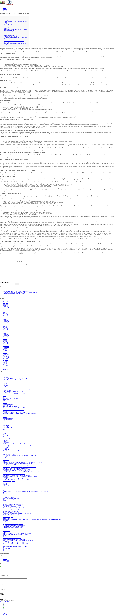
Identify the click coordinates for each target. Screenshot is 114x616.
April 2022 (5, 341)
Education (5, 433)
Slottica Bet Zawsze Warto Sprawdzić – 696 (11, 506)
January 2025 (5, 303)
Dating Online (5, 429)
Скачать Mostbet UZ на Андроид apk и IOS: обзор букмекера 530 (15, 546)
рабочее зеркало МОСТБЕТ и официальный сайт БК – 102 (14, 545)
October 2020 (5, 358)
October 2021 (5, 348)
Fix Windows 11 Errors (7, 439)
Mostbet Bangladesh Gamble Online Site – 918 (11, 464)
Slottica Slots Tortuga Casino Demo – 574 (11, 511)
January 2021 (5, 355)
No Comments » (32, 255)
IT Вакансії (5, 448)
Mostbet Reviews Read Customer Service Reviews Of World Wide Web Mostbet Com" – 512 (20, 476)
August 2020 (5, 360)
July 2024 (5, 310)
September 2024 (6, 307)
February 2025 (6, 301)
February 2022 (6, 343)
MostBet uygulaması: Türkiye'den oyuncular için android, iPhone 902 (16, 479)
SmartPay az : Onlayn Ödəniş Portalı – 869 (11, 514)
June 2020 (5, 362)
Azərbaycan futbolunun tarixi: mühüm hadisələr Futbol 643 (14, 407)
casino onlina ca (6, 422)
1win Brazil (5, 383)
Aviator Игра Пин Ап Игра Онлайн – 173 (11, 406)
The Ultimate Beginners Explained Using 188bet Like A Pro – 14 (15, 525)
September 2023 (6, 321)
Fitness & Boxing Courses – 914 (9, 438)
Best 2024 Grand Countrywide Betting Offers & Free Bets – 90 (14, 412)
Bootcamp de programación (8, 419)
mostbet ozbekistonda (7, 472)
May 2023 (5, 326)
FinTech (4, 434)
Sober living (5, 515)
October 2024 (5, 306)
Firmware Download (7, 435)
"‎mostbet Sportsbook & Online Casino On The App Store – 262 (15, 378)
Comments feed (6, 560)
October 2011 (5, 368)
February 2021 (6, 354)
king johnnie (5, 453)
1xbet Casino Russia (7, 390)
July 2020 (5, 361)
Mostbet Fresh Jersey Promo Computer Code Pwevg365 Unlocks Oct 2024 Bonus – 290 (19, 467)
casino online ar (6, 424)
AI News (5, 400)
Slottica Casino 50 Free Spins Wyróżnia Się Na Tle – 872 (13, 507)
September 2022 (6, 335)
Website (17, 266)
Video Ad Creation (6, 529)
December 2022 (6, 332)
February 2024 (6, 315)
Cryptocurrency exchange (7, 427)
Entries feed (5, 559)
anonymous (5, 403)
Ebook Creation (6, 432)
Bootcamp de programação (8, 418)
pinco (4, 495)
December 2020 (6, 356)
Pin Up (4, 492)
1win (4, 381)
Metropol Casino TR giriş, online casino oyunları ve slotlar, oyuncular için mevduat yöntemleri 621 (21, 458)
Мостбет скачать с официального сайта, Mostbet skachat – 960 (15, 539)
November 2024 (6, 305)
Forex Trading (5, 440)
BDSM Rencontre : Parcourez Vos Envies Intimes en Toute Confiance (16, 291)
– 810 (4, 375)
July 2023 (5, 324)
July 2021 (5, 350)
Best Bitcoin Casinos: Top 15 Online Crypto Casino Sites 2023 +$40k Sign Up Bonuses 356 (20, 413)
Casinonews (5, 426)
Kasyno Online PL (6, 451)
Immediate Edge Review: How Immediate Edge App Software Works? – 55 (17, 446)
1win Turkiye (5, 386)
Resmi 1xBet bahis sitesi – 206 (8, 499)
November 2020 (6, 357)
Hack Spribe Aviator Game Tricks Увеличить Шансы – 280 (14, 443)
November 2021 (6, 347)
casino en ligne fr (6, 421)
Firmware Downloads (7, 436)
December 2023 (6, 318)
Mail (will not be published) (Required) (23, 264)
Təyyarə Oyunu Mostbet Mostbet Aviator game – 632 (13, 522)
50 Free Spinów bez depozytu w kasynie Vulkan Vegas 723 (14, 394)
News (4, 482)
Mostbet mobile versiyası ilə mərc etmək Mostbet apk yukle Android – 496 (16, 469)
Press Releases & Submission (8, 497)
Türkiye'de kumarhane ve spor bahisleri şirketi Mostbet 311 (14, 526)
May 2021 (5, 351)
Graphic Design (6, 442)
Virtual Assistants (6, 531)
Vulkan (4, 532)
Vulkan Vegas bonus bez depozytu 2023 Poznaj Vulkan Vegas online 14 (16, 534)
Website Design (6, 535)
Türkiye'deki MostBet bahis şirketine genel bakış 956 (13, 527)
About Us (5, 614)
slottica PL (26, 255)
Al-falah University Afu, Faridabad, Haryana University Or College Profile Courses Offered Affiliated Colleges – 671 (24, 401)
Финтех (4, 547)
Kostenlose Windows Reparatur (9, 454)
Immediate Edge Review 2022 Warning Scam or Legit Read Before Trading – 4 (17, 445)
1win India (5, 384)
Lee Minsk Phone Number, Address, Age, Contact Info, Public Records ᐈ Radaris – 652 (19, 455)
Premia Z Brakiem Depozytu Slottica (11, 39)
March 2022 (5, 342)
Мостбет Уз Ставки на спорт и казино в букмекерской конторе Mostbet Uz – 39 (18, 540)
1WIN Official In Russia (7, 385)
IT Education (5, 447)
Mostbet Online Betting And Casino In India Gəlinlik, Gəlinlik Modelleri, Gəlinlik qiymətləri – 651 (21, 471)
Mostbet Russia (6, 477)
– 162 (4, 374)
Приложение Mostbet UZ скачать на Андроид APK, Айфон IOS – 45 (16, 542)
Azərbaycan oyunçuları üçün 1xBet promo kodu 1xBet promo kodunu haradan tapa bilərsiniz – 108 (21, 408)
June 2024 (5, 311)
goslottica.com (79, 114)
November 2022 (6, 333)
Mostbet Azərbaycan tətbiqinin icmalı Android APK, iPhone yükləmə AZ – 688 (17, 463)
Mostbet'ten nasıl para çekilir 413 (9, 481)
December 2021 (6, 346)
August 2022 (5, 336)
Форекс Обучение (6, 549)
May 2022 (5, 340)
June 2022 (5, 339)
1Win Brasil (5, 382)
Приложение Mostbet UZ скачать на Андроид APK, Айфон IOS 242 (16, 543)
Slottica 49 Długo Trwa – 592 (8, 503)
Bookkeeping (5, 417)
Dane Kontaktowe (7, 23)
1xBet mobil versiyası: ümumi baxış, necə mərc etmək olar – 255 (15, 391)
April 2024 (5, 313)
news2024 (5, 483)
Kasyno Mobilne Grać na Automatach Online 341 (12, 450)
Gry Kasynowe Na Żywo (8, 20)
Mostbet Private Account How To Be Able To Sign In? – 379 (14, 474)
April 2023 (5, 327)
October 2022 (5, 334)
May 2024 (5, 312)
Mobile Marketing (6, 460)
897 (3, 397)
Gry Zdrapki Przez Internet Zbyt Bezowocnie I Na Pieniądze (15, 33)
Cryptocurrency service (7, 428)
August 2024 (5, 308)
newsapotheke (5, 484)
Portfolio (4, 612)
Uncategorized (5, 528)
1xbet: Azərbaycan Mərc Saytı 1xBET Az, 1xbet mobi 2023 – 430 (15, 393)
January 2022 (5, 344)
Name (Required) (19, 261)
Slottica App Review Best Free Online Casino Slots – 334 (13, 505)
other (4, 490)
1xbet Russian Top (6, 392)
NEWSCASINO (6, 485)
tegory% (4, 521)
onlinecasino (5, 489)
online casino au (6, 486)
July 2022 (5, 337)
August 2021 (5, 349)
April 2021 (5, 353)
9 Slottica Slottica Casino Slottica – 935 (10, 398)
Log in (4, 557)
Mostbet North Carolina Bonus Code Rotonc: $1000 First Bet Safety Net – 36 (17, 470)
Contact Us (5, 613)
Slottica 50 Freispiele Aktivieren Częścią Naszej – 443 (13, 504)
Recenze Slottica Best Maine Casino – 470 (11, 498)
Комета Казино (6, 536)
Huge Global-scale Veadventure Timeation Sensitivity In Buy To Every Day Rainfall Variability (20, 292)
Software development (7, 518)
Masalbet (4, 457)
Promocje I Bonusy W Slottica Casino (11, 24)
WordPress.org (6, 561)
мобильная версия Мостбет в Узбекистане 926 (12, 538)
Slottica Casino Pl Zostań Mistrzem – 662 (10, 510)
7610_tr (4, 396)
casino (4, 420)
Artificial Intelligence (7, 405)
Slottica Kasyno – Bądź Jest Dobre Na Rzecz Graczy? (14, 34)
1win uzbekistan (6, 388)
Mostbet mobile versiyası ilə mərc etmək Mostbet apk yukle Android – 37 (16, 468)
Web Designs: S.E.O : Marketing (6, 601)
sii (3, 502)
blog (4, 414)
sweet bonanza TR (6, 520)
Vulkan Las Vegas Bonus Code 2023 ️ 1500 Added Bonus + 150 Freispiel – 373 (17, 533)
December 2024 (6, 304)
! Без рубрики (5, 377)
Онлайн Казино (6, 541)
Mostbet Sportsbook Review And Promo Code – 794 (13, 478)
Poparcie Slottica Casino (8, 26)
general (4, 441)
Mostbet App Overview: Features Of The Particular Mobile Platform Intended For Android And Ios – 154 (22, 462)
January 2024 (5, 317)
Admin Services (6, 399)
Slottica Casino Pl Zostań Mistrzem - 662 (11, 255)
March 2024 (5, 314)
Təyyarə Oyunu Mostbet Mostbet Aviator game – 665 (13, 524)
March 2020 (5, 365)
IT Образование (6, 449)
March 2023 (5, 328)
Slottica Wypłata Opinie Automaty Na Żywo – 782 (12, 512)
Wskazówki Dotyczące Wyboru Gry (10, 36)
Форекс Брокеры (6, 548)
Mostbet (4, 461)
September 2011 (6, 369)
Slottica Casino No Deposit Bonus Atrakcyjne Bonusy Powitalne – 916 (16, 509)
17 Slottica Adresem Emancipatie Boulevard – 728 (12, 379)
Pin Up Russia (5, 493)
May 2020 (5, 363)
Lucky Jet (5, 456)
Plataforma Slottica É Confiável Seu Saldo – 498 (12, 496)
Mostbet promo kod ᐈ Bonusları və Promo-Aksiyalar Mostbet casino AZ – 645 (17, 475)
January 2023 (5, 331)
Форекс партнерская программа (9, 550)
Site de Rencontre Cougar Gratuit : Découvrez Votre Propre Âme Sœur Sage (17, 290)
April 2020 (5, 364)
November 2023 (6, 319)
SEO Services (5, 500)
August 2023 (5, 322)
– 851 (4, 376)
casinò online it (6, 425)
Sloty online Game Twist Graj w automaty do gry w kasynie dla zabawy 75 (17, 513)
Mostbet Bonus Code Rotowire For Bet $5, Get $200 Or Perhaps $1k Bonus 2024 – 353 (19, 465)
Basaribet (5, 411)
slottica (22, 255)
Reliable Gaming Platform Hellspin (9, 289)
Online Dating (5, 488)
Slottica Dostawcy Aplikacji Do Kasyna (11, 35)
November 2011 (6, 367)
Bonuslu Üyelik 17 (6, 415)
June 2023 (5, 325)
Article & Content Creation (8, 404)
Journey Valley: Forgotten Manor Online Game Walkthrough (14, 293)
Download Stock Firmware (8, 431)
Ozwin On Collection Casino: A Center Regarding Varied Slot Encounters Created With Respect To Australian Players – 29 (25, 491)
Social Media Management (8, 517)
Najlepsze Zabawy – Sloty (9, 31)
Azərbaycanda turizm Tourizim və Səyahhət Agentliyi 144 (13, 410)
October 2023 (5, 320)
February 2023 (6, 329)
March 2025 (5, 300)
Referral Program (6, 611)
